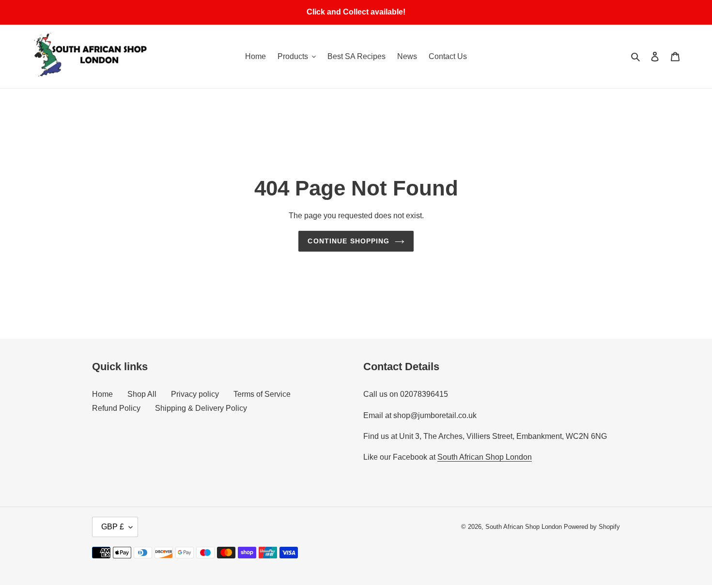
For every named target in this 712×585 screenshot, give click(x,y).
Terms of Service (262, 394)
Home (102, 394)
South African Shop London (484, 457)
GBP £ (112, 527)
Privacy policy (195, 394)
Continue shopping (348, 241)
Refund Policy (116, 408)
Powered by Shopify (592, 526)
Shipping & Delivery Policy (201, 408)
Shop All (141, 394)
